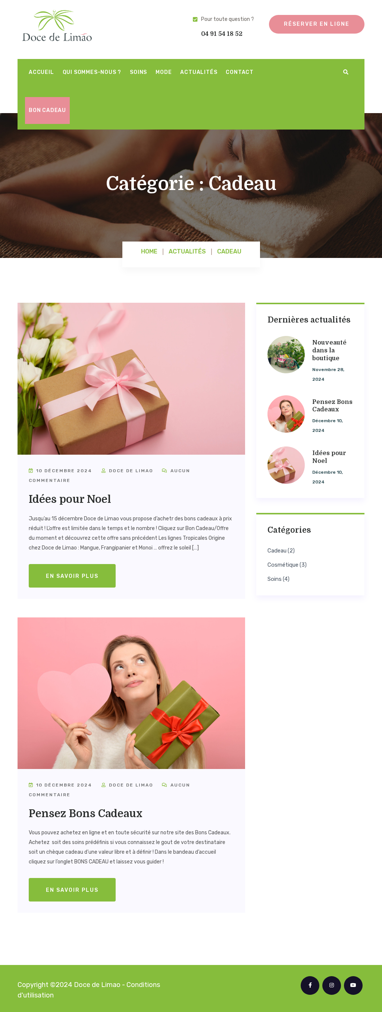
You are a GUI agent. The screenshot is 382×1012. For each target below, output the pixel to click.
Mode (164, 72)
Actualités (198, 72)
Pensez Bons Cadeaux (86, 814)
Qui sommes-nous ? (92, 72)
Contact (240, 72)
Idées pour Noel (70, 499)
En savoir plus (72, 576)
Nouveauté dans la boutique (329, 350)
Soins (138, 72)
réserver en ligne (317, 24)
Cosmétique (282, 565)
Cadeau (276, 551)
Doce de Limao (130, 470)
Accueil (41, 72)
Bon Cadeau (47, 110)
